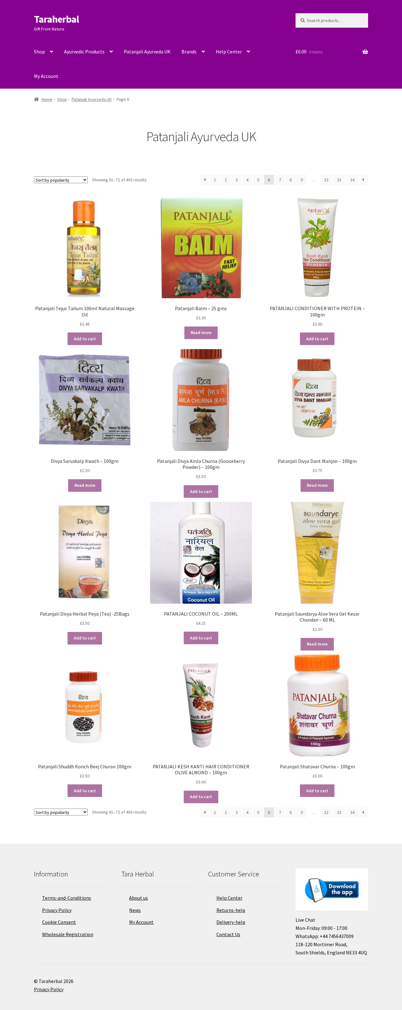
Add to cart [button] (85, 339)
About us (138, 898)
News (135, 910)
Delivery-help (230, 922)
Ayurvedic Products (84, 51)
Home (46, 99)
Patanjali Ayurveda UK (147, 51)
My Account (46, 76)
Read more (201, 332)
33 (339, 180)
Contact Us (228, 934)
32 (326, 180)
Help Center (229, 51)
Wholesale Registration (67, 934)
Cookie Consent (59, 922)
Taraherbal (56, 19)
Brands (189, 51)
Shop (39, 51)
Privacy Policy (57, 910)
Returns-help (230, 910)
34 (352, 180)
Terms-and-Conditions (66, 898)
